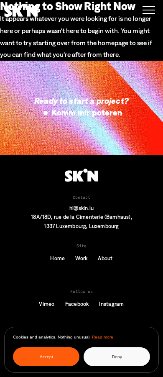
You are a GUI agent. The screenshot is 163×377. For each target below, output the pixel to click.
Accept (46, 356)
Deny (117, 356)
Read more (102, 337)
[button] (149, 10)
